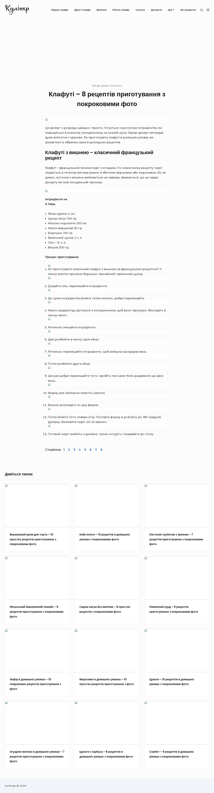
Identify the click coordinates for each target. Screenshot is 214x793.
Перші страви (59, 9)
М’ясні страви (120, 9)
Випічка (101, 9)
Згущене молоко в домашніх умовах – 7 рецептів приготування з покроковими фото (37, 756)
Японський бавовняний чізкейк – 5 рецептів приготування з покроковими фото (36, 611)
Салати (140, 9)
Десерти (156, 9)
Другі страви (82, 9)
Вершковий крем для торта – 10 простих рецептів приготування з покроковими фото (33, 539)
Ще (170, 9)
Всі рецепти (188, 9)
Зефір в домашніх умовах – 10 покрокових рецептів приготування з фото (35, 684)
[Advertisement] (107, 51)
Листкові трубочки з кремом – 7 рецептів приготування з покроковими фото (176, 539)
